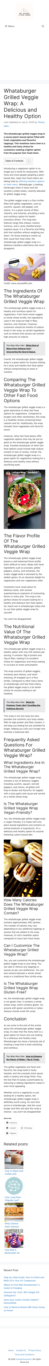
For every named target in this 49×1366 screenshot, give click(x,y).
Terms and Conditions (24, 1354)
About (11, 1350)
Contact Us (21, 1350)
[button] (43, 26)
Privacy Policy (34, 1350)
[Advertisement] (24, 55)
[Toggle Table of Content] (27, 161)
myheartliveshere (23, 1359)
